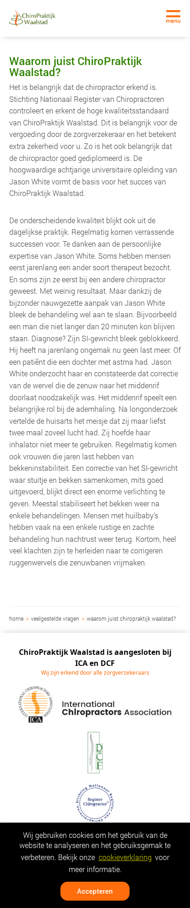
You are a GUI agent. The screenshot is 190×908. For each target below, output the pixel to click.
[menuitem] (17, 618)
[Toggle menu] (173, 16)
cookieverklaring (125, 857)
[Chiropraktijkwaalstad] (32, 18)
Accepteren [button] (95, 891)
